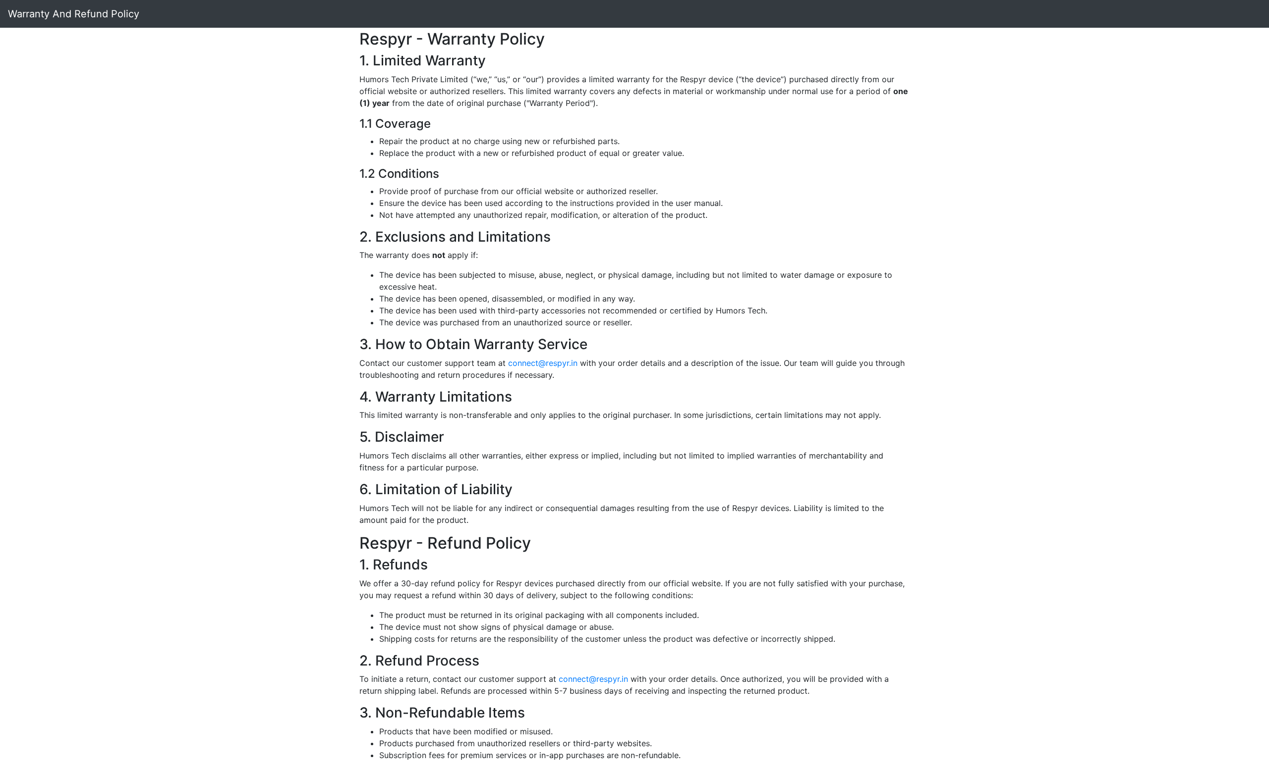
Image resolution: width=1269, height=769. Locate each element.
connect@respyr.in (542, 363)
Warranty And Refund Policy (73, 14)
